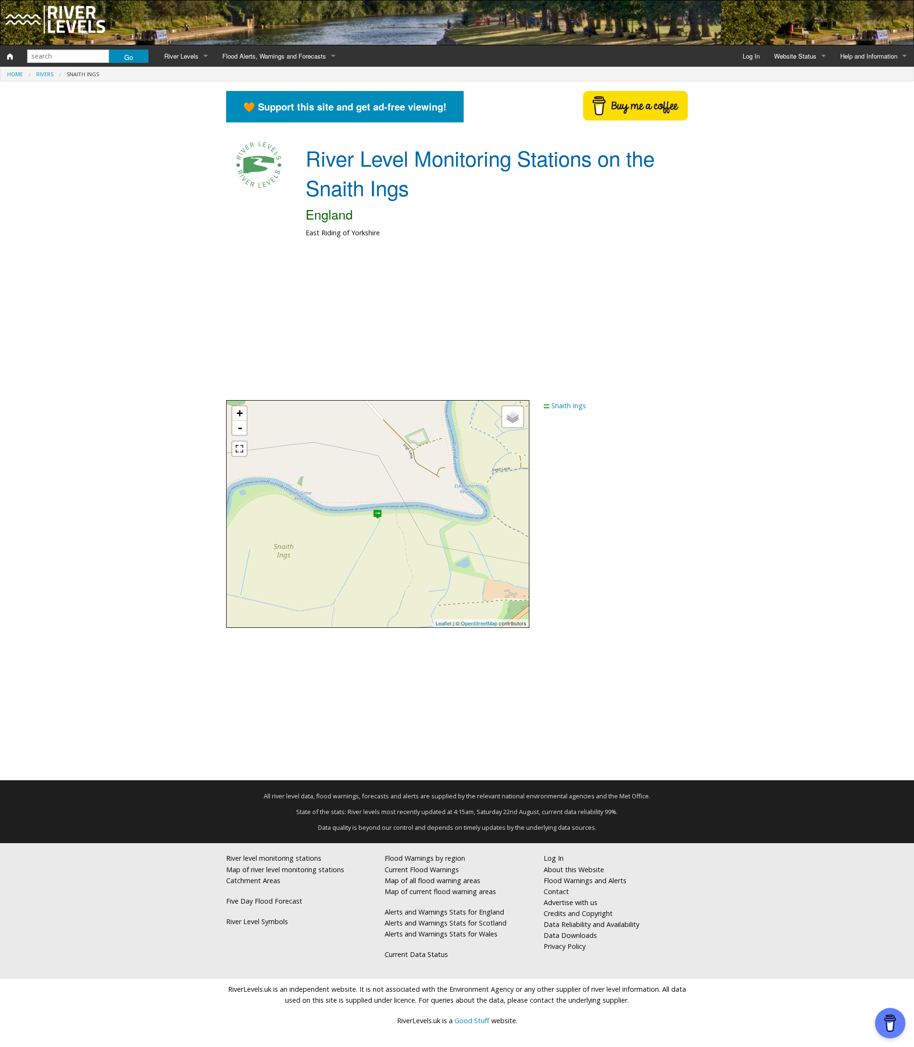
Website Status (795, 55)
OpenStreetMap (479, 623)
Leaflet (443, 623)
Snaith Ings (568, 405)
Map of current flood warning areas (440, 891)
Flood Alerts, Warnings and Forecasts (274, 55)
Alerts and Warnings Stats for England (444, 911)
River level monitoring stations (273, 858)
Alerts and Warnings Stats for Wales (441, 933)
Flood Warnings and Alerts (585, 880)
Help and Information (868, 55)
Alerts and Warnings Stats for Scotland (446, 922)
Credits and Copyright (578, 913)
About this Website (574, 869)
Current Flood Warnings (422, 869)
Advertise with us (570, 902)
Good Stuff (472, 1020)
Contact (556, 891)
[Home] (10, 56)
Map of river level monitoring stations (285, 869)
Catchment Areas (253, 880)
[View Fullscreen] (239, 449)
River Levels (181, 55)
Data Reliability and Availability (591, 924)
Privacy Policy (565, 946)
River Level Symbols (257, 921)
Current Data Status (416, 954)
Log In (751, 55)
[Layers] (512, 416)
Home (15, 74)
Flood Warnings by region (425, 858)
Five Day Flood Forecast (264, 901)
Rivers (44, 74)
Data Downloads (570, 935)
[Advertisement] (457, 324)
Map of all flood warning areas (432, 880)
